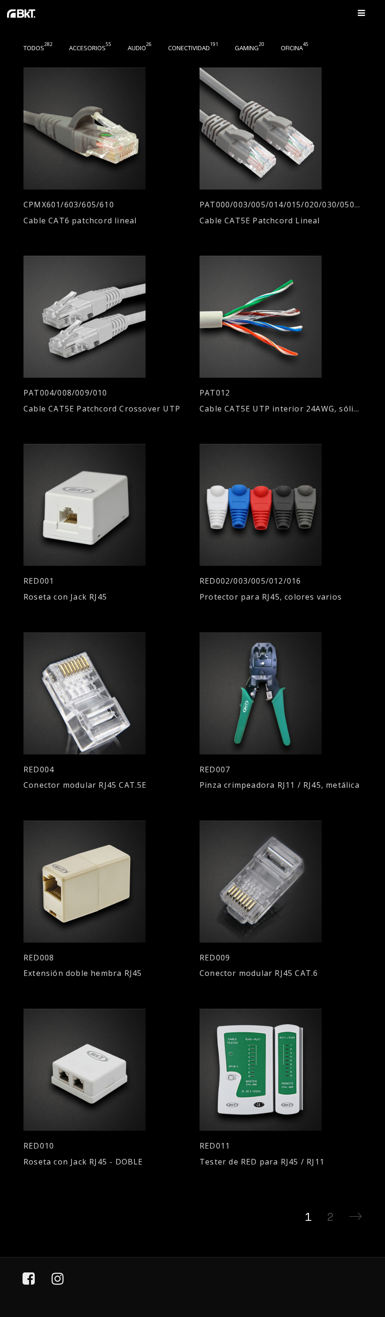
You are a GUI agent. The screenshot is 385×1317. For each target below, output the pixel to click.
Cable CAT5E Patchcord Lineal (260, 221)
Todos (38, 48)
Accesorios (90, 48)
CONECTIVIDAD (193, 48)
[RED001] (104, 505)
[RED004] (104, 693)
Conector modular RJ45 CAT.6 (259, 973)
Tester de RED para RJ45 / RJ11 (262, 1162)
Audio (140, 48)
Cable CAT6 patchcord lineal (80, 221)
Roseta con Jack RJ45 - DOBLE (83, 1162)
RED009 (215, 958)
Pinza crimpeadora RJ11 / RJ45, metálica (280, 785)
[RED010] (104, 1070)
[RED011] (281, 1070)
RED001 (38, 581)
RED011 (215, 1146)
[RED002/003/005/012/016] (281, 505)
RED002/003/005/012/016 (250, 581)
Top (352, 1266)
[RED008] (104, 882)
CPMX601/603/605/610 (68, 205)
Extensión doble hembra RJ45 (82, 973)
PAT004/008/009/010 (65, 393)
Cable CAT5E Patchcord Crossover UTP (101, 409)
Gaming (249, 48)
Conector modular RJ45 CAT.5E (85, 785)
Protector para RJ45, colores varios (271, 597)
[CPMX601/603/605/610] (104, 129)
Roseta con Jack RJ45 (65, 597)
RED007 (215, 770)
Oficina (294, 48)
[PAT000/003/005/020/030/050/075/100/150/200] (281, 129)
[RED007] (281, 693)
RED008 (38, 958)
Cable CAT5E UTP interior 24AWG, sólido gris (281, 409)
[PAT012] (281, 317)
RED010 (38, 1146)
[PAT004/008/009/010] (104, 317)
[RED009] (281, 882)
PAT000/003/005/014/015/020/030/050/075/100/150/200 (281, 205)
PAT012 (215, 393)
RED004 (38, 770)
